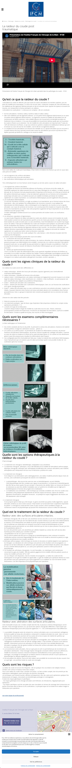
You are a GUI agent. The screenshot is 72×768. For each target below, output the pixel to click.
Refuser (36, 756)
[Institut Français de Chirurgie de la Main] (36, 9)
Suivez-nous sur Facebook (14, 730)
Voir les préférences (36, 762)
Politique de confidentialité (28, 766)
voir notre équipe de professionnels (13, 695)
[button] (69, 734)
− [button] (40, 716)
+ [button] (40, 713)
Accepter (36, 751)
